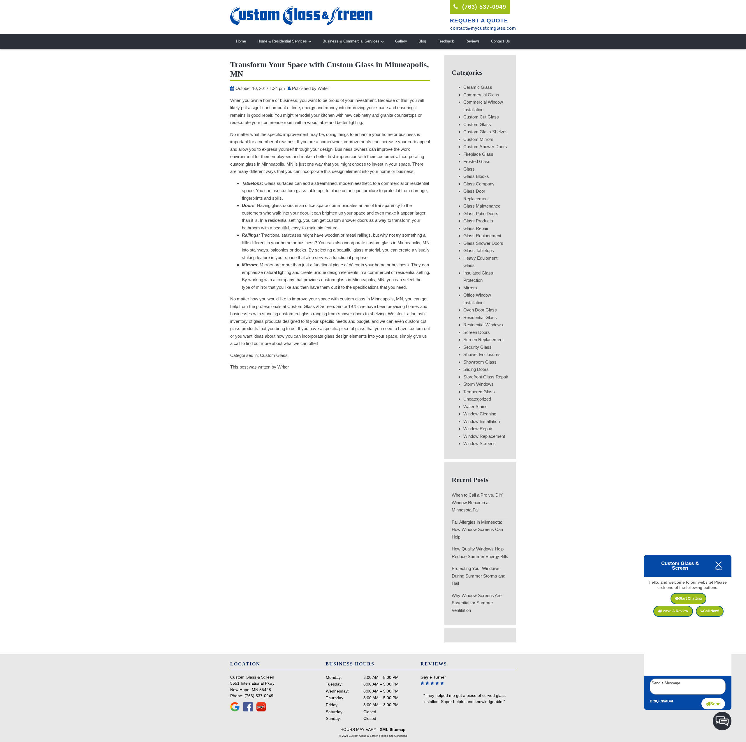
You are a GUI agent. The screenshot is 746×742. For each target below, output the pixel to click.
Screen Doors (476, 332)
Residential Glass (480, 317)
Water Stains (475, 406)
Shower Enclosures (482, 354)
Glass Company (479, 183)
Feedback (445, 41)
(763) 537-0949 (483, 6)
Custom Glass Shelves (485, 131)
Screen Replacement (483, 339)
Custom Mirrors (478, 139)
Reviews (472, 41)
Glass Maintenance (481, 205)
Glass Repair (475, 228)
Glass (469, 169)
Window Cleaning (479, 413)
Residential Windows (483, 324)
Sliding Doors (476, 369)
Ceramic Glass (477, 87)
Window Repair (477, 428)
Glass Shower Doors (483, 243)
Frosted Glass (476, 161)
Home (241, 41)
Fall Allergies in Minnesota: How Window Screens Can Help (477, 529)
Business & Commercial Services (351, 41)
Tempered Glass (479, 391)
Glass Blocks (476, 176)
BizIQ (654, 701)
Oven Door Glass (480, 309)
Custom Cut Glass (481, 116)
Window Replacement (484, 436)
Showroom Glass (480, 362)
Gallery (401, 41)
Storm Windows (478, 384)
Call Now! (711, 611)
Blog (422, 41)
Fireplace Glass (478, 154)
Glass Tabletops (478, 250)
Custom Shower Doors (485, 146)
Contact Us (500, 41)
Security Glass (477, 347)
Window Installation (481, 421)
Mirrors (470, 287)
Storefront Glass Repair (485, 376)
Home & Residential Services (282, 41)
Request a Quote (479, 20)
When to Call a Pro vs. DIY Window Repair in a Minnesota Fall (477, 502)
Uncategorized (477, 398)
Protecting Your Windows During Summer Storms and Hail (478, 576)
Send (715, 703)
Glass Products (478, 220)
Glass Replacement (482, 235)
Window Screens (479, 443)
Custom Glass (274, 355)
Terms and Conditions (394, 735)
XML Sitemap (393, 729)
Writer (323, 88)
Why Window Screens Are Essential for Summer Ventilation (477, 603)
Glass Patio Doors (480, 213)
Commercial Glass (481, 94)
